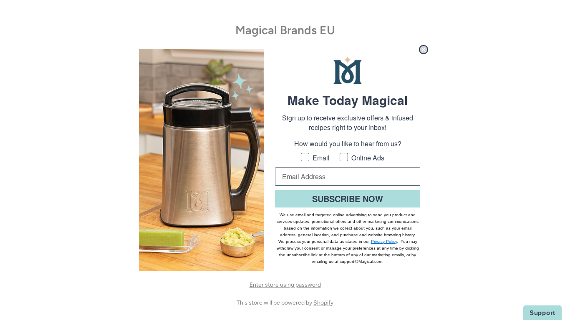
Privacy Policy (384, 241)
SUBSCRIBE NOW (347, 198)
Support (542, 312)
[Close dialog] (423, 49)
